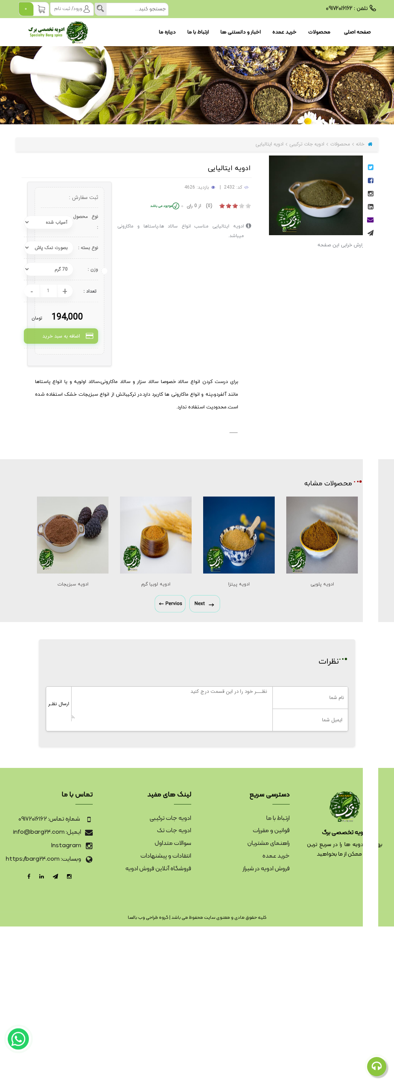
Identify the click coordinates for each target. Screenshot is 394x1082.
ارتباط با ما (198, 32)
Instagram (66, 845)
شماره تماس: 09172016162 (49, 819)
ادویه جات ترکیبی (306, 144)
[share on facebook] (370, 181)
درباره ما (167, 32)
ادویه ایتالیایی (269, 144)
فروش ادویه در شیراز (266, 868)
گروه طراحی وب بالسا (148, 917)
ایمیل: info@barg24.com (47, 832)
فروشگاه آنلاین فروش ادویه (158, 868)
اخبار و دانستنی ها (240, 32)
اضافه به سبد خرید (61, 336)
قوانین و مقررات (271, 830)
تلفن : (347, 8)
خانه (361, 144)
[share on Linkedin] (370, 207)
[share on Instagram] (370, 194)
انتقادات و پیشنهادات (165, 856)
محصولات (319, 32)
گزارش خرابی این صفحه (342, 245)
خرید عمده (284, 32)
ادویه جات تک (174, 830)
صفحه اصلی (357, 32)
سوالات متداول (173, 843)
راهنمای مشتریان (268, 843)
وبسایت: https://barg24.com (43, 859)
